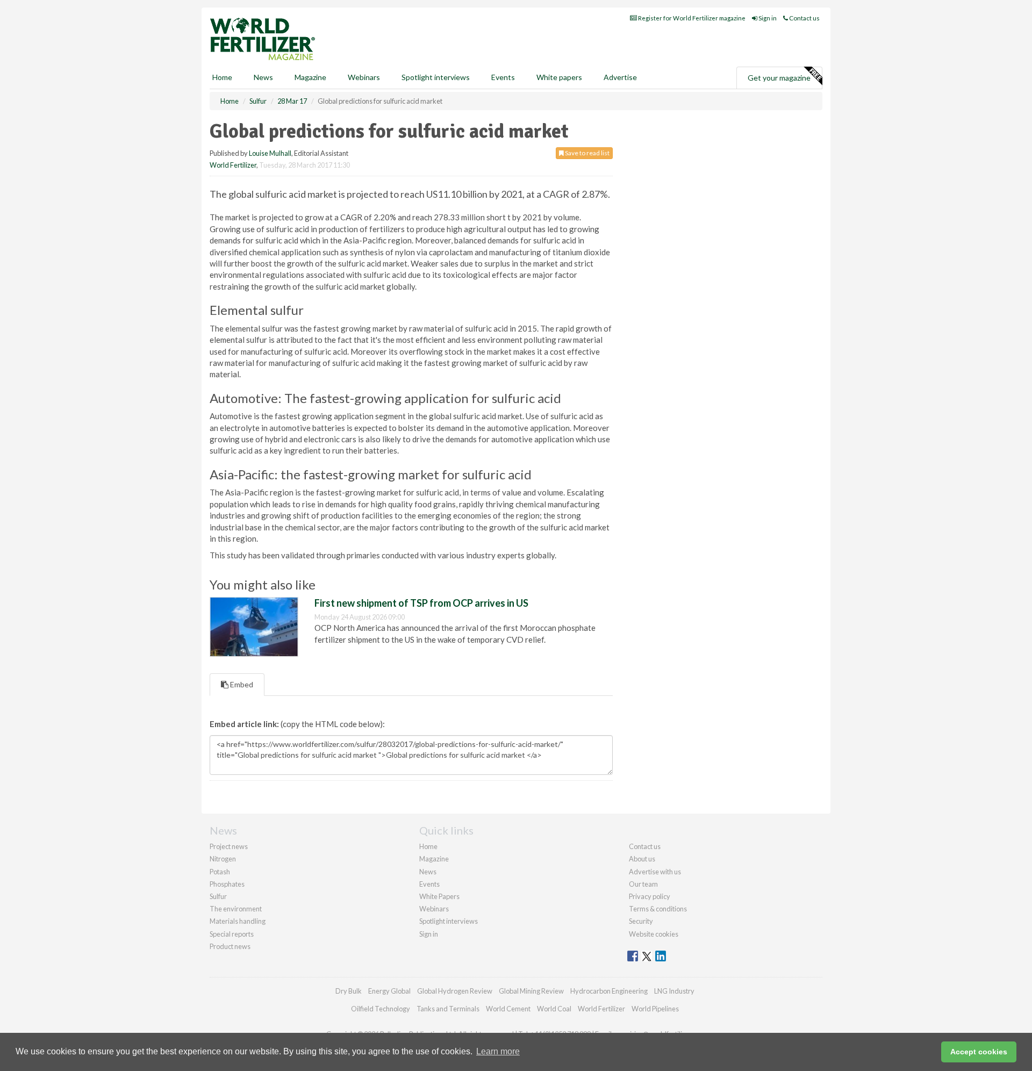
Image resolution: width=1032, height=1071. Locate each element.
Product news (230, 946)
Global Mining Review (531, 991)
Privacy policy (649, 896)
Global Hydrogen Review (454, 991)
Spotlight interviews (436, 77)
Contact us (804, 18)
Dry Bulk (348, 991)
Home (222, 77)
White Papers (439, 896)
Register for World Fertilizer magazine (691, 18)
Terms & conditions (658, 908)
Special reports (232, 934)
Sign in (767, 18)
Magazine (310, 77)
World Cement (508, 1008)
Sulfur (218, 896)
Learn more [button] (498, 1051)
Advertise (620, 77)
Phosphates (227, 884)
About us (642, 858)
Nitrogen (223, 858)
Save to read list (587, 153)
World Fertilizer (233, 165)
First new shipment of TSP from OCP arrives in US (421, 603)
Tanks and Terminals (448, 1008)
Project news (229, 846)
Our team (643, 884)
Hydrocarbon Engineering (609, 991)
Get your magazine (779, 77)
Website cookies (653, 934)
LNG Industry (674, 991)
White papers (559, 77)
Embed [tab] (240, 684)
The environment (236, 908)
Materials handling (238, 921)
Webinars (364, 77)
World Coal (554, 1008)
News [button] (263, 77)
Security (641, 921)
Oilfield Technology (380, 1008)
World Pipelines (655, 1008)
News (427, 871)
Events (503, 77)
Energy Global (389, 991)
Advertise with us (655, 871)
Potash (220, 871)
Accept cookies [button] (978, 1051)
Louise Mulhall (270, 153)
